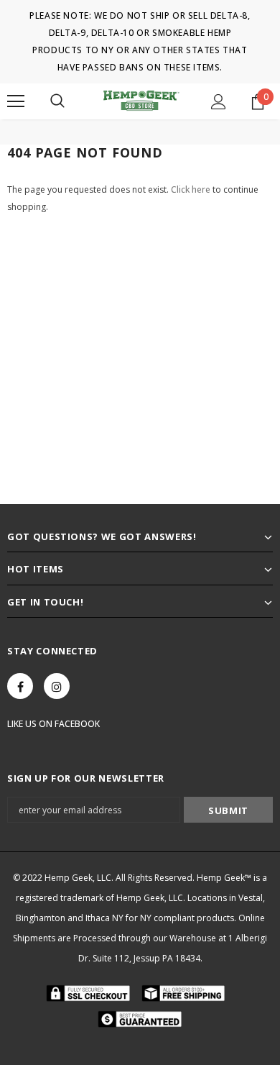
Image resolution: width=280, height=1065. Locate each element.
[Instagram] (57, 686)
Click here (192, 189)
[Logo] (140, 101)
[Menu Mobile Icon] (15, 101)
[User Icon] (218, 101)
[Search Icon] (57, 101)
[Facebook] (20, 686)
